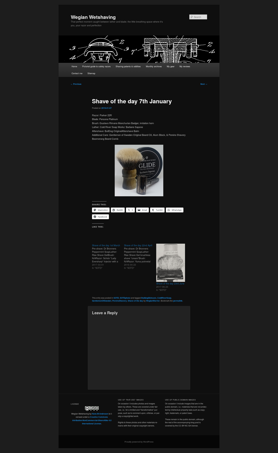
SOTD (116, 297)
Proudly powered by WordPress (139, 441)
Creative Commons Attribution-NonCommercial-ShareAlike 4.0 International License (91, 420)
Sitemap (91, 73)
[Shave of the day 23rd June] (170, 263)
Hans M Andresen (100, 413)
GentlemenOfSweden (101, 300)
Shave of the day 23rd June (170, 283)
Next (203, 84)
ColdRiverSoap (164, 297)
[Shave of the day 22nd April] (140, 256)
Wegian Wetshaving (93, 16)
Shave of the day (135, 300)
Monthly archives (154, 66)
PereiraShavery (119, 300)
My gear (170, 66)
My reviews (185, 66)
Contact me (77, 73)
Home (74, 66)
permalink (177, 300)
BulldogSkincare (148, 297)
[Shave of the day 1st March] (108, 256)
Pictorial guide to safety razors (96, 66)
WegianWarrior (153, 300)
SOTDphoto (125, 297)
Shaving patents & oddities (128, 66)
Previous (76, 84)
